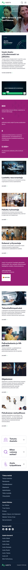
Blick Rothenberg (7, 559)
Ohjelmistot (5, 487)
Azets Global (6, 538)
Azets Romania (6, 547)
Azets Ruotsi (6, 550)
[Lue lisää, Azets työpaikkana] (23, 464)
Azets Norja (5, 544)
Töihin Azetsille (6, 493)
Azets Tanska (6, 553)
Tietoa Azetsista (7, 478)
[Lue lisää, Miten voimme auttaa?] (23, 452)
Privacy (4, 511)
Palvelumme (5, 481)
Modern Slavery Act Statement (11, 514)
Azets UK (5, 556)
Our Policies (5, 505)
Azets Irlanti (5, 541)
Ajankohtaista (6, 490)
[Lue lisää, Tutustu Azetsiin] (23, 440)
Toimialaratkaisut (7, 484)
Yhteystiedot (6, 496)
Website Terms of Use (8, 517)
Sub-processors (7, 520)
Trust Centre (6, 508)
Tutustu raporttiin (6, 72)
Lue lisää (4, 186)
